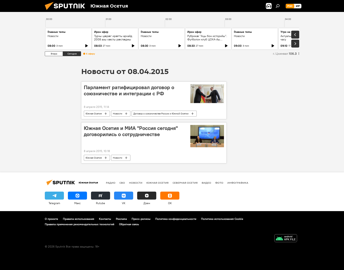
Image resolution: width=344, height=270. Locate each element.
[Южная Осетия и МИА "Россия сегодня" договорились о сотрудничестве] (207, 136)
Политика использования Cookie (222, 219)
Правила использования (78, 219)
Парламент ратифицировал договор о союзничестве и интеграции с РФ (129, 90)
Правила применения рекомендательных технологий (79, 224)
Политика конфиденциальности (175, 219)
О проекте (51, 219)
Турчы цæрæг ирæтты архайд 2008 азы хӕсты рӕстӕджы (113, 37)
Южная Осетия (94, 113)
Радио (110, 182)
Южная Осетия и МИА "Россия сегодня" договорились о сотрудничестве (131, 131)
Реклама (121, 219)
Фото (219, 182)
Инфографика (237, 182)
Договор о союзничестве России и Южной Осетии (161, 113)
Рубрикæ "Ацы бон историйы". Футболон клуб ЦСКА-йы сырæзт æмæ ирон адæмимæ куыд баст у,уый (207, 41)
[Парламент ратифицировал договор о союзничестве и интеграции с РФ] (207, 93)
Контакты (105, 219)
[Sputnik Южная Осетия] (66, 11)
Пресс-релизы (141, 219)
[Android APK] (285, 238)
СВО (122, 182)
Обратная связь (129, 224)
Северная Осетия (185, 182)
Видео (206, 182)
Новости (53, 36)
